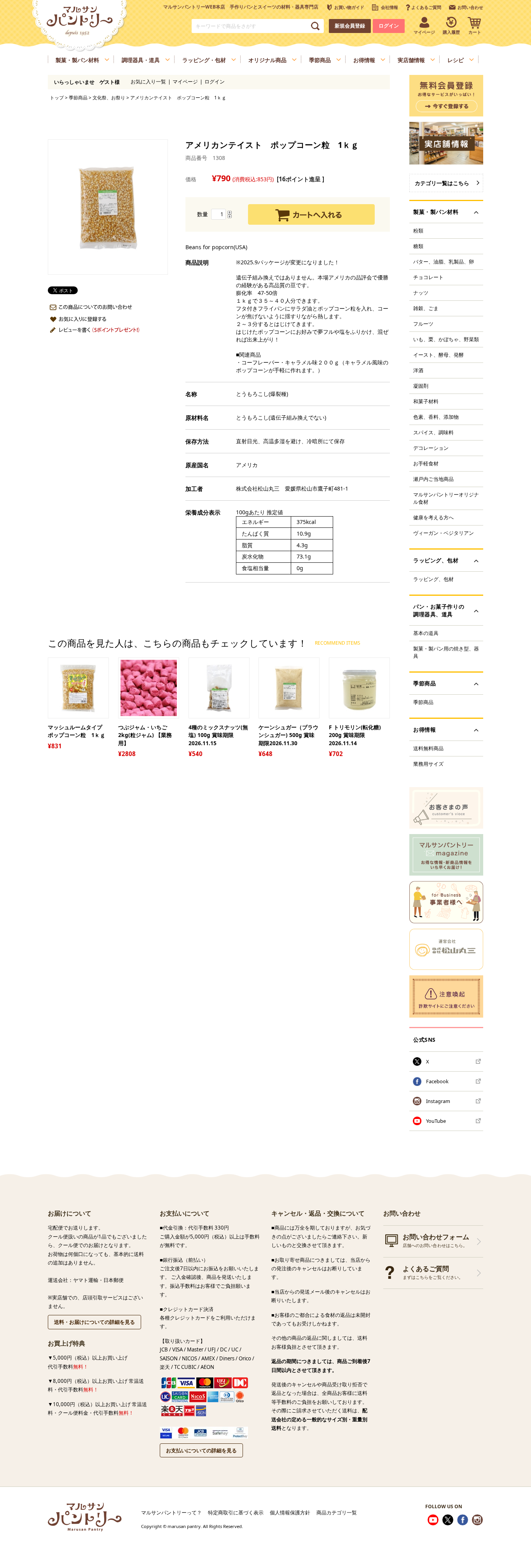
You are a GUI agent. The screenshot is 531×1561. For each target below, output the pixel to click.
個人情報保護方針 (290, 1512)
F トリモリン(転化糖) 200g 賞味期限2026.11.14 (355, 735)
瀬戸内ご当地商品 (433, 478)
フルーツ (423, 323)
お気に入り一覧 (148, 81)
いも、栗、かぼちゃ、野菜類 (446, 339)
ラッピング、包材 (433, 579)
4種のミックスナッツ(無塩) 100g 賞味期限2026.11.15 (218, 735)
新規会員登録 (350, 26)
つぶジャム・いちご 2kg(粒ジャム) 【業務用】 (145, 735)
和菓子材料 (425, 401)
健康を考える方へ (433, 517)
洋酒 (418, 370)
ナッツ (420, 292)
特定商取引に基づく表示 (236, 1512)
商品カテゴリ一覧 (336, 1512)
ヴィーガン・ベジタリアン (443, 532)
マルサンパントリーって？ (171, 1512)
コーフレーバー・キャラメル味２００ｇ (290, 362)
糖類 (418, 246)
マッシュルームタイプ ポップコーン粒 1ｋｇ (78, 731)
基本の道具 (425, 633)
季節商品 (78, 97)
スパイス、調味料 (433, 432)
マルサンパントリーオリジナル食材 (446, 498)
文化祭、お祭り (109, 97)
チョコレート (428, 277)
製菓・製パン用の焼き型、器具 (446, 652)
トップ (57, 97)
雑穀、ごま (425, 308)
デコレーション (431, 447)
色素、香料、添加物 (436, 416)
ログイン (389, 26)
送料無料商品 (428, 748)
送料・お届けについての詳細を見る (94, 1321)
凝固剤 (420, 385)
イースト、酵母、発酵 (438, 354)
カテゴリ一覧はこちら (442, 183)
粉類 (418, 230)
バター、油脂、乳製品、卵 (443, 261)
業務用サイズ (428, 763)
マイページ (185, 81)
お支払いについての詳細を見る (201, 1450)
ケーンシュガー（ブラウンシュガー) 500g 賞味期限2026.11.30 (288, 735)
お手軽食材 (425, 463)
